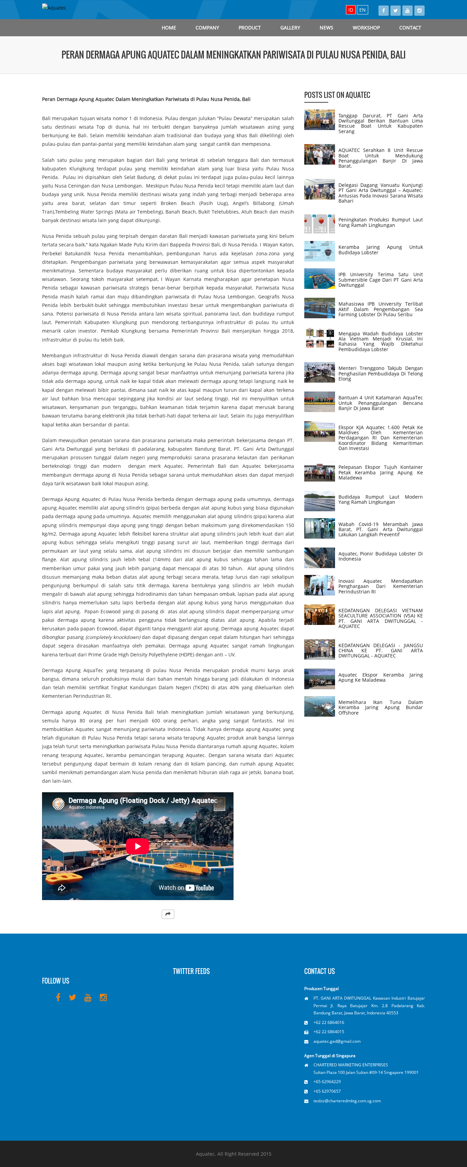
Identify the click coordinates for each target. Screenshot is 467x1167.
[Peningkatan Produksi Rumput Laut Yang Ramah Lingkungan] (319, 224)
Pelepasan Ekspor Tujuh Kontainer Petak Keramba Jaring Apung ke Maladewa (380, 472)
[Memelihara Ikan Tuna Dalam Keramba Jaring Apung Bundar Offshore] (319, 706)
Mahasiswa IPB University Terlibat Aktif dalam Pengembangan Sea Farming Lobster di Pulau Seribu (380, 309)
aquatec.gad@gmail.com (337, 1041)
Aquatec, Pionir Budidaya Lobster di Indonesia (380, 556)
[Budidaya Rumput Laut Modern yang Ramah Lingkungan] (319, 501)
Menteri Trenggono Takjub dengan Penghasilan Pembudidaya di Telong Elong (380, 373)
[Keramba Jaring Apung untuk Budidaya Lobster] (319, 251)
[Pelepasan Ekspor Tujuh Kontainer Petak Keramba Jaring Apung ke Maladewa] (319, 471)
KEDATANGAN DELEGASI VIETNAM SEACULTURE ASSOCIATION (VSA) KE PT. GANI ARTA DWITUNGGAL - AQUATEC (380, 618)
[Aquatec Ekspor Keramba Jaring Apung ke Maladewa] (319, 679)
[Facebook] (383, 10)
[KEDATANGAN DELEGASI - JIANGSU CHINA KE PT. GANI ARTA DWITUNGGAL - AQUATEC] (319, 649)
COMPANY (207, 27)
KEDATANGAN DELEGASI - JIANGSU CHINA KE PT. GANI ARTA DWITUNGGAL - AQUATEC (380, 650)
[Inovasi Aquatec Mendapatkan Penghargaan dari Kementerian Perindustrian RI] (319, 585)
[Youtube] (407, 10)
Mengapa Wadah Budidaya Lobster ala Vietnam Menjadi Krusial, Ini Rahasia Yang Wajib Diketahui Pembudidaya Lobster (380, 341)
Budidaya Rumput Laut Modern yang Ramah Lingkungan (380, 499)
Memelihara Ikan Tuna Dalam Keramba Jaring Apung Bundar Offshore (380, 707)
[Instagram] (419, 10)
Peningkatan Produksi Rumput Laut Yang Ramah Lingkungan (380, 222)
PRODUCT (250, 27)
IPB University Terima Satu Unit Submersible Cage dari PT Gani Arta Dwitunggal (380, 279)
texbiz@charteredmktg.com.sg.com (347, 1101)
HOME (169, 27)
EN (362, 10)
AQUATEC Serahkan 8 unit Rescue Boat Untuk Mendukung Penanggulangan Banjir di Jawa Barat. (380, 158)
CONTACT (410, 27)
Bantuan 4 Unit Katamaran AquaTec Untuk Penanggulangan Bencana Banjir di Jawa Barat (380, 402)
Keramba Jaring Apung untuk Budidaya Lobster (380, 249)
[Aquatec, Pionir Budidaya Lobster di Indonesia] (319, 558)
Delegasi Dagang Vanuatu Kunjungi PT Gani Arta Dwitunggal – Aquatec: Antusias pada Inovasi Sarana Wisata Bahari (380, 193)
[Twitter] (395, 10)
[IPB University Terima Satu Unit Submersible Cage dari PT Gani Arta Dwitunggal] (319, 278)
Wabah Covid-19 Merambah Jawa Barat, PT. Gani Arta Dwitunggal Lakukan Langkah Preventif (380, 529)
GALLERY (290, 27)
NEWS (326, 27)
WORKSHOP (366, 27)
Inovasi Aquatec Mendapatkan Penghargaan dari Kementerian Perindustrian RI (380, 586)
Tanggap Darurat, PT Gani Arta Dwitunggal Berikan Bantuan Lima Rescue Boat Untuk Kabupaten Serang (380, 123)
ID (350, 10)
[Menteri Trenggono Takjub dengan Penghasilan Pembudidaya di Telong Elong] (319, 372)
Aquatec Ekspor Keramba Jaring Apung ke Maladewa (380, 677)
